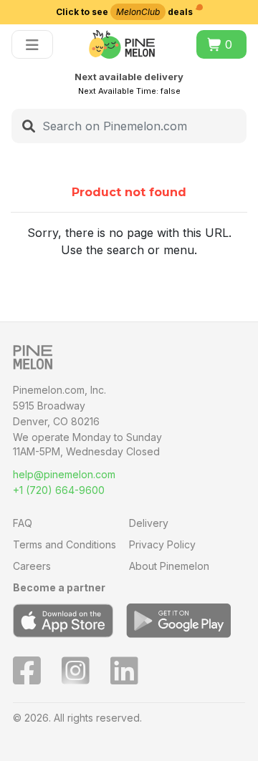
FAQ (22, 523)
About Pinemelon (169, 566)
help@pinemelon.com (64, 474)
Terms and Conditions (64, 544)
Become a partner (59, 587)
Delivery (148, 523)
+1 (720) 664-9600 (59, 490)
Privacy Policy (162, 544)
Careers (32, 566)
